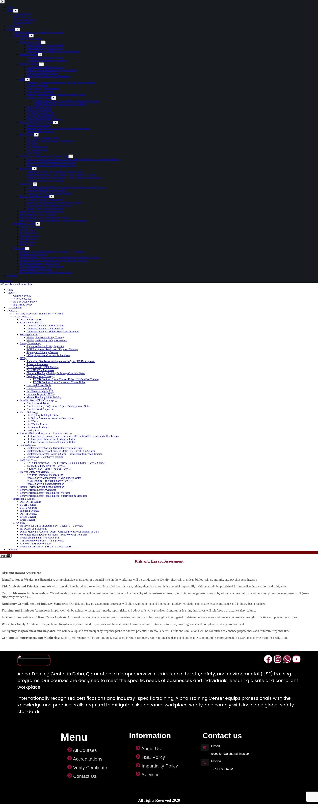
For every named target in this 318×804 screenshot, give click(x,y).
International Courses (24, 498)
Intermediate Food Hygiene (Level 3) (45, 465)
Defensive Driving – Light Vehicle (44, 328)
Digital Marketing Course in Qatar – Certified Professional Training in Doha (59, 531)
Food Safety (26, 460)
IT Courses (19, 522)
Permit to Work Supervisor (40, 409)
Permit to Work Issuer (37, 403)
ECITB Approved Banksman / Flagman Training (52, 349)
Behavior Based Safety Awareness (38, 489)
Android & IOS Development (35, 543)
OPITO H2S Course (30, 319)
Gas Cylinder (33, 430)
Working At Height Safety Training (44, 457)
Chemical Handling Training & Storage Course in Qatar (55, 373)
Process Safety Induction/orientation (45, 483)
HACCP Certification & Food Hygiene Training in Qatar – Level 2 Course (65, 462)
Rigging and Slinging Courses (42, 352)
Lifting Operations (29, 343)
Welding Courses (29, 334)
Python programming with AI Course (39, 537)
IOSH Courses (27, 519)
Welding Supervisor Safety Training (45, 337)
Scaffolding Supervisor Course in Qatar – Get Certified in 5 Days (60, 451)
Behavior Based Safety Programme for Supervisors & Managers (53, 495)
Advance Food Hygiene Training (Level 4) (48, 468)
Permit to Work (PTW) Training (36, 400)
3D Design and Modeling (33, 528)
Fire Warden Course (37, 424)
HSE (22, 358)
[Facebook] (268, 659)
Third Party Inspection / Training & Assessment (38, 313)
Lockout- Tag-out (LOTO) (40, 394)
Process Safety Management (34, 471)
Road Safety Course (30, 322)
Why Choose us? (22, 298)
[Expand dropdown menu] (16, 293)
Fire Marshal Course (37, 427)
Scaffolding (26, 445)
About (10, 292)
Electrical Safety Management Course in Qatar (44, 433)
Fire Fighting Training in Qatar (42, 415)
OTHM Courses (28, 513)
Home (10, 289)
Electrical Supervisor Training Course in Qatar (50, 442)
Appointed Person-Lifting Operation (45, 346)
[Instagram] (277, 659)
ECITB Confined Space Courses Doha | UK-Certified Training (66, 379)
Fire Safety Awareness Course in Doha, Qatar (50, 418)
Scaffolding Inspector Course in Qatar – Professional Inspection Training (64, 454)
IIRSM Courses (28, 516)
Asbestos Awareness (37, 364)
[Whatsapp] (287, 659)
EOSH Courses (28, 504)
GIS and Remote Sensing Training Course (42, 540)
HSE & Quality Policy (25, 301)
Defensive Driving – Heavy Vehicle (45, 325)
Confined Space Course (38, 376)
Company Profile (22, 295)
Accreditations (14, 307)
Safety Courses (21, 316)
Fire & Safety (27, 412)
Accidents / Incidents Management (44, 474)
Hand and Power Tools (38, 385)
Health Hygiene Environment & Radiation (42, 486)
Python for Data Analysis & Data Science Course (45, 546)
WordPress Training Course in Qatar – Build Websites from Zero (53, 534)
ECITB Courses (28, 507)
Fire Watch (32, 421)
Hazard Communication (39, 388)
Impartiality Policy (22, 304)
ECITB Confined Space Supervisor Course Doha (59, 382)
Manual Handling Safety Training (44, 397)
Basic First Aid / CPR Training (42, 367)
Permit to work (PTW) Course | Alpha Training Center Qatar (58, 406)
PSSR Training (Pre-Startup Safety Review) (49, 480)
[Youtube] (296, 659)
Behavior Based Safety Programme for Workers (45, 492)
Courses (11, 310)
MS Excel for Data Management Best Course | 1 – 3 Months (51, 525)
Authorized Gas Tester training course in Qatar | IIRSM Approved (60, 361)
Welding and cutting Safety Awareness (46, 340)
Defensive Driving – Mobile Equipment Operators (52, 331)
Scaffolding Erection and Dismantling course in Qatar (54, 448)
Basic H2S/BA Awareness (40, 370)
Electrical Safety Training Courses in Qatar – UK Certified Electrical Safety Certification (72, 436)
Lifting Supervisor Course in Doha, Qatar (48, 355)
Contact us (12, 549)
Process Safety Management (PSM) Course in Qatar (53, 477)
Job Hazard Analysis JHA (40, 391)
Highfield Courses (29, 510)
